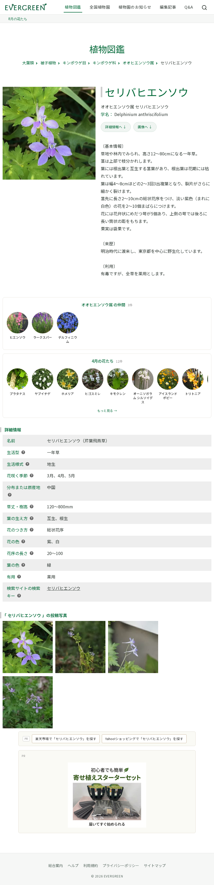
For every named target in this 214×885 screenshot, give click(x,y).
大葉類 (28, 62)
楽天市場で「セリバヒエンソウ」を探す (65, 738)
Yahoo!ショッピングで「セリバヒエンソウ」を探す (144, 738)
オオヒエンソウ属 (138, 62)
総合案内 (55, 865)
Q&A (189, 7)
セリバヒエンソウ (63, 588)
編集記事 (168, 7)
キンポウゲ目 (74, 62)
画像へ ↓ (145, 126)
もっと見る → (107, 410)
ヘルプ (73, 865)
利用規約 (90, 865)
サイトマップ (155, 865)
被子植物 (48, 62)
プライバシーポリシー (121, 865)
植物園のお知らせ (134, 7)
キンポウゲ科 (104, 62)
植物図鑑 (73, 7)
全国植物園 (100, 7)
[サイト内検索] (204, 7)
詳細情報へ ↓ (115, 126)
